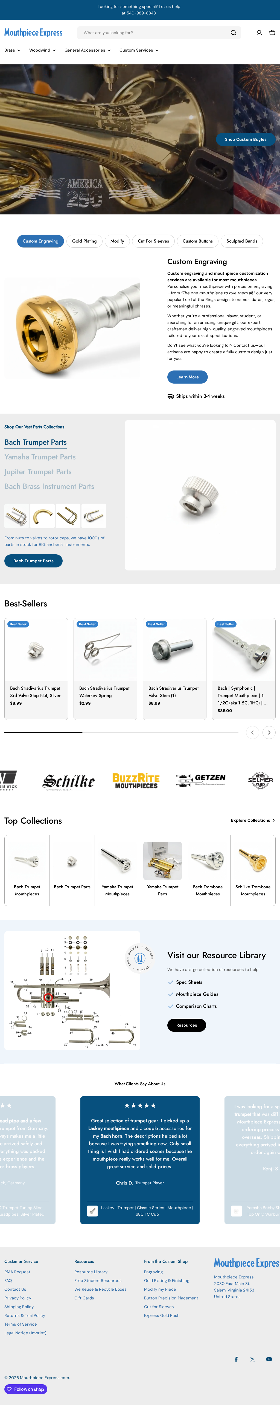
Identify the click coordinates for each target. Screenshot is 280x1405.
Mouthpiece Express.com (44, 1377)
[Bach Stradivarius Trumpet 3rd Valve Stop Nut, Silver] (36, 649)
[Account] (259, 32)
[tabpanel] (140, 328)
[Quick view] (59, 630)
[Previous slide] (252, 732)
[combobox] (159, 32)
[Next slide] (269, 732)
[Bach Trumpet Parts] (200, 495)
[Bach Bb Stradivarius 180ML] (16, 516)
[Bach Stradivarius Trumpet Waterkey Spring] (105, 649)
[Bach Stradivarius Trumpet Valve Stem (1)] (174, 649)
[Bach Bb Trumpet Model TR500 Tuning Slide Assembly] (68, 516)
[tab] (40, 241)
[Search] (233, 32)
